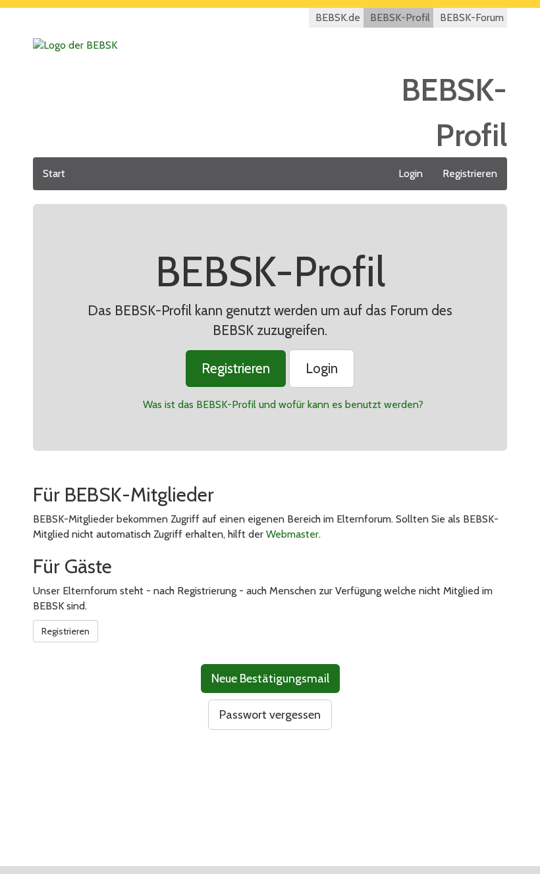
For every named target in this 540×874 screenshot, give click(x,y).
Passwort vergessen (270, 714)
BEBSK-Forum (472, 17)
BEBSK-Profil (400, 17)
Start (54, 173)
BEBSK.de (337, 17)
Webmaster (292, 534)
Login (410, 173)
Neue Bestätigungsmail (270, 678)
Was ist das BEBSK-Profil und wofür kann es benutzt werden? (283, 404)
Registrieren (470, 173)
